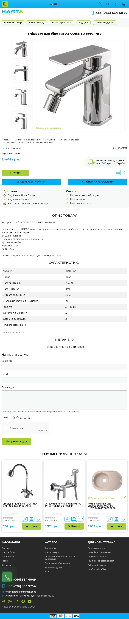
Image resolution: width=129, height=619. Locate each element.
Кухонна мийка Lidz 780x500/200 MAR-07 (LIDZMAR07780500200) (102, 506)
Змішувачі (50, 140)
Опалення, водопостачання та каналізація (60, 557)
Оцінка (5, 417)
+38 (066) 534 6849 (111, 13)
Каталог (51, 542)
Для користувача (102, 542)
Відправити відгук (17, 441)
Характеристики (61, 22)
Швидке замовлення (33, 181)
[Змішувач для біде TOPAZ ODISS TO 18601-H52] (78, 85)
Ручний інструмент (54, 567)
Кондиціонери (52, 552)
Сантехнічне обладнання (27, 140)
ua (50, 4)
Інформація (11, 542)
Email (5, 374)
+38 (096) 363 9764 (21, 586)
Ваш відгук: (8, 387)
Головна (6, 140)
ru (55, 4)
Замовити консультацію (100, 181)
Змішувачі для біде (70, 140)
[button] (14, 418)
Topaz (16, 153)
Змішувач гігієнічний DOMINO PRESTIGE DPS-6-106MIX (63, 505)
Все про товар (13, 22)
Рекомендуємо (105, 22)
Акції (47, 572)
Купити (17, 172)
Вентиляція (50, 548)
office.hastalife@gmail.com (20, 591)
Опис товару (36, 22)
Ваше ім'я (7, 360)
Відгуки (83, 22)
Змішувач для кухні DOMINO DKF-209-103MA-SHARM (20, 505)
